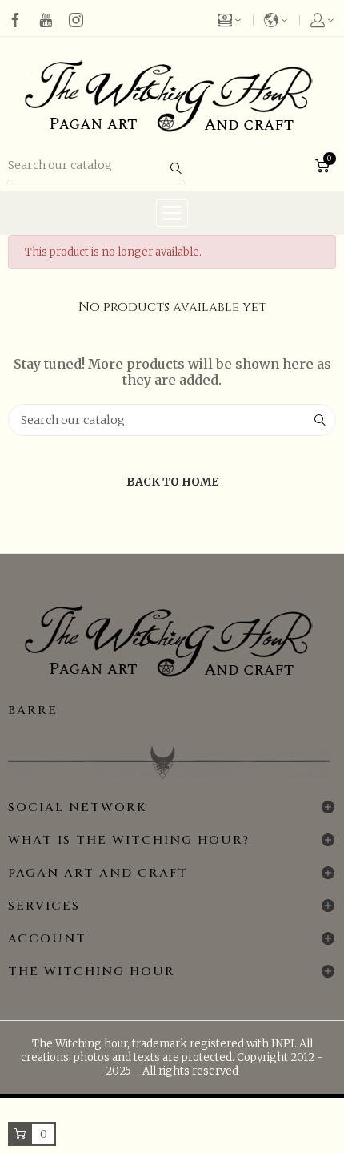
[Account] (318, 20)
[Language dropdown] (277, 20)
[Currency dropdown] (236, 20)
